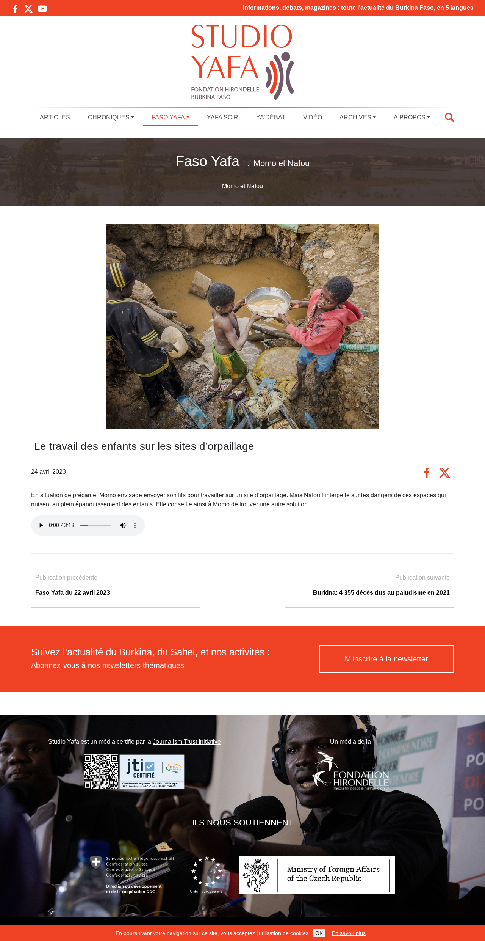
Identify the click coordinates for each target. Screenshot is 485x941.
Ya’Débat (271, 117)
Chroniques (109, 117)
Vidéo (312, 117)
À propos (410, 117)
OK (319, 933)
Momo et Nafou (242, 186)
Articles (55, 117)
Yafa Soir (222, 117)
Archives (355, 117)
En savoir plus (349, 933)
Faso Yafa (168, 117)
